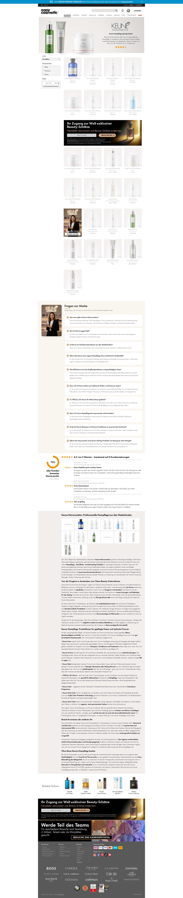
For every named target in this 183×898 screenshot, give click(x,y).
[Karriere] (91, 830)
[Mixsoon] (71, 879)
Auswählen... (46, 59)
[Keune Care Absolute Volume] (94, 524)
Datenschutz (80, 853)
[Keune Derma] (81, 537)
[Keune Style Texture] (67, 550)
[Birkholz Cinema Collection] (134, 783)
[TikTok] (106, 855)
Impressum (79, 847)
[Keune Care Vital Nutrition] (67, 537)
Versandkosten (60, 894)
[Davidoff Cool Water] (70, 783)
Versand (44, 847)
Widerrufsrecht (81, 851)
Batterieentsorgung (64, 856)
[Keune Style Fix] (120, 537)
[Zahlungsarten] (117, 847)
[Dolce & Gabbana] (71, 874)
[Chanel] (132, 868)
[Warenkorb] (123, 11)
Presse (78, 860)
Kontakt (62, 849)
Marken (67, 15)
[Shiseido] (92, 868)
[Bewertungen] (121, 47)
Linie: (44, 56)
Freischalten (106, 135)
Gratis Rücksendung (47, 853)
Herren (101, 15)
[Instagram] (95, 855)
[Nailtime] (112, 879)
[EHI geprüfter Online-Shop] (85, 888)
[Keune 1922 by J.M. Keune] (81, 524)
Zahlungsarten (46, 849)
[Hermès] (132, 874)
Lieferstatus (62, 847)
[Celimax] (92, 879)
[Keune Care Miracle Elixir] (133, 524)
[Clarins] (112, 868)
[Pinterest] (102, 855)
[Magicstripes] (132, 879)
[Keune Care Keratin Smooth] (120, 524)
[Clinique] (71, 868)
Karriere (79, 862)
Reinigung (47, 71)
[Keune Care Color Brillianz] (107, 524)
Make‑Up (92, 15)
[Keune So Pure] (94, 537)
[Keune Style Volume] (81, 550)
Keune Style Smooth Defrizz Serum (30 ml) (87, 465)
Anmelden (137, 11)
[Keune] (69, 35)
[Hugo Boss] (51, 868)
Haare (109, 15)
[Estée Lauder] (51, 874)
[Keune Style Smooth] (133, 537)
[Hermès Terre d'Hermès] (102, 783)
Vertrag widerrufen (47, 856)
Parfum (76, 15)
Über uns (79, 858)
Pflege (84, 15)
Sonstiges (131, 15)
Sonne (117, 15)
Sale (140, 15)
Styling (46, 74)
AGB (78, 849)
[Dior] (112, 874)
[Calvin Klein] (92, 874)
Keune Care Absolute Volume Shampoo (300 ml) (89, 483)
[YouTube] (110, 855)
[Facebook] (98, 855)
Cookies (79, 856)
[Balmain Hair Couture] (51, 879)
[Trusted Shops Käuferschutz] (128, 10)
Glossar (62, 853)
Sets (123, 15)
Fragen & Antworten (65, 851)
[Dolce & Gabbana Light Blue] (118, 783)
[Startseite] (42, 5)
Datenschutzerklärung (72, 140)
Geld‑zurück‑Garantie (48, 851)
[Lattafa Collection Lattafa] (86, 783)
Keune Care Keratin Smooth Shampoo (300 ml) (88, 499)
